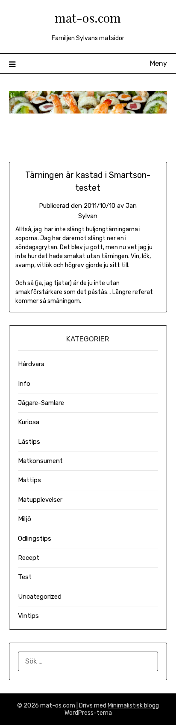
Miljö (24, 519)
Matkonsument (40, 461)
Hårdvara (31, 364)
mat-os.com (88, 17)
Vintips (28, 616)
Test (25, 577)
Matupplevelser (40, 500)
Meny (158, 63)
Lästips (29, 441)
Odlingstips (34, 538)
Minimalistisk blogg (133, 705)
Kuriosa (28, 422)
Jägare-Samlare (41, 403)
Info (24, 383)
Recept (28, 558)
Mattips (29, 480)
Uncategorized (40, 596)
